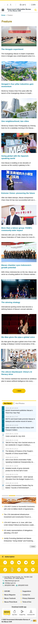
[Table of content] (2, 10)
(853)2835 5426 (23, 585)
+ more (33, 546)
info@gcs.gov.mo (10, 583)
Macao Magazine (9, 595)
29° (24, 5)
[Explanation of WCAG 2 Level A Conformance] (33, 620)
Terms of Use (26, 602)
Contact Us (26, 595)
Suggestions (26, 591)
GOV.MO (7, 591)
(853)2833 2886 (10, 585)
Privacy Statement (28, 598)
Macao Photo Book (10, 602)
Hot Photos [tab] (20, 403)
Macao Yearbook (10, 598)
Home (3, 15)
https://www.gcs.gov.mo (12, 580)
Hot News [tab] (8, 403)
